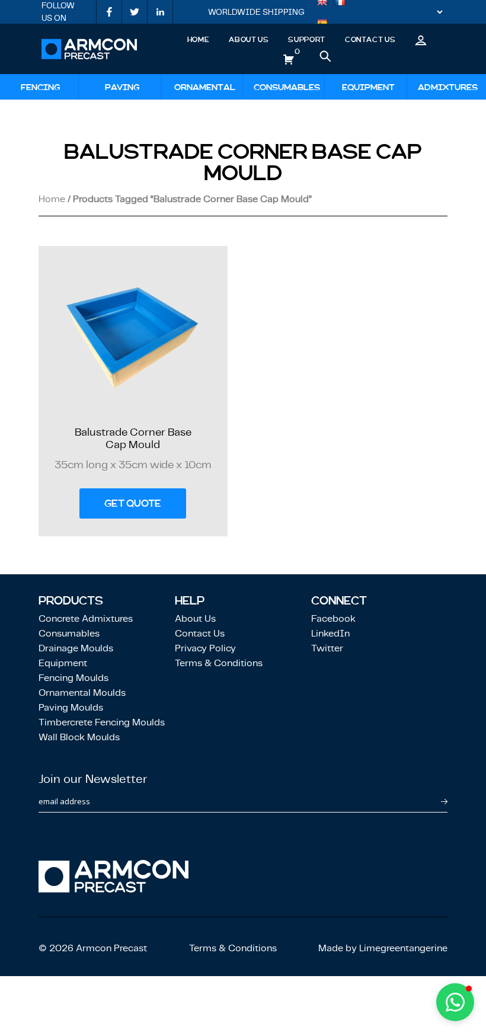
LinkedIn (330, 633)
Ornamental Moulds (82, 692)
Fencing (40, 87)
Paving (122, 87)
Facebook (333, 618)
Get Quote (132, 503)
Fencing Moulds (73, 677)
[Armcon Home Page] (89, 49)
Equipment (368, 87)
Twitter (327, 648)
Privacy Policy (205, 648)
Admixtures (448, 87)
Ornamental (204, 87)
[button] (455, 1002)
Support (306, 40)
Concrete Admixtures (86, 618)
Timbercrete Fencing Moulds (102, 722)
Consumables (287, 87)
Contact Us (370, 40)
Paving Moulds (71, 707)
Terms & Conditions (219, 663)
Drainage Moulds (76, 648)
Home (198, 40)
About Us (248, 40)
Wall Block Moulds (79, 737)
